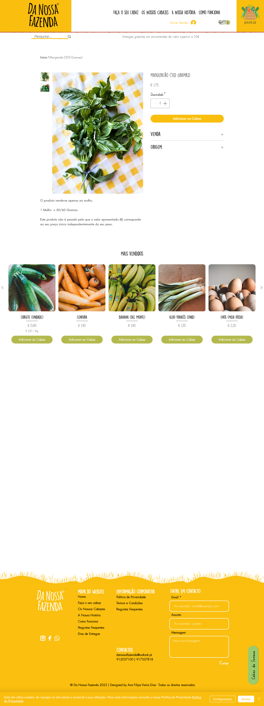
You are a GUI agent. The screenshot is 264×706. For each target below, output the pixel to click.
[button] (227, 22)
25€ (196, 37)
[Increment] (165, 103)
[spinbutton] (160, 103)
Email (174, 597)
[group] (132, 305)
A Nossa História (89, 615)
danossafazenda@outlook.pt (134, 655)
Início (43, 57)
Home (82, 597)
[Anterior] (89, 37)
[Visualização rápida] (31, 287)
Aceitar (246, 699)
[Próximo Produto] (261, 287)
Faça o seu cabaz (89, 603)
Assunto (176, 614)
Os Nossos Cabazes (91, 609)
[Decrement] (154, 103)
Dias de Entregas (89, 634)
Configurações (222, 699)
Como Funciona (88, 621)
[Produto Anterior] (2, 287)
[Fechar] (259, 699)
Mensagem (178, 632)
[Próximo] (254, 37)
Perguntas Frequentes (91, 628)
